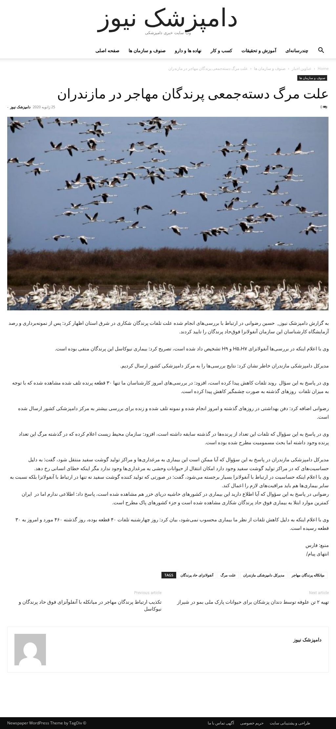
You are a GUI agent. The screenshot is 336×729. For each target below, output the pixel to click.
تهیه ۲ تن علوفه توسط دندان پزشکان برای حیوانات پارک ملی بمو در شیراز (253, 602)
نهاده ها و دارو (188, 50)
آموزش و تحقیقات (259, 50)
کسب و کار (221, 50)
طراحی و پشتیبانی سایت (290, 723)
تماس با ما (216, 723)
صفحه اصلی (107, 50)
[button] (321, 51)
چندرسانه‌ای (296, 50)
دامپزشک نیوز (20, 106)
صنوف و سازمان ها (147, 50)
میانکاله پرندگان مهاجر (308, 575)
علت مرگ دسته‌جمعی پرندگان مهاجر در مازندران (193, 94)
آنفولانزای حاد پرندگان (196, 575)
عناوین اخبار (301, 68)
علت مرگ (228, 575)
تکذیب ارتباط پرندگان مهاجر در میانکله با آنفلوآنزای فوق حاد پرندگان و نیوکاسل (90, 605)
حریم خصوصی (251, 723)
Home (323, 68)
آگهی (230, 723)
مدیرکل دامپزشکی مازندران (263, 575)
